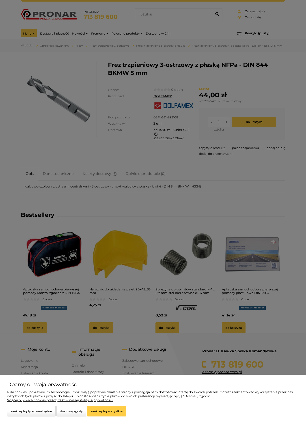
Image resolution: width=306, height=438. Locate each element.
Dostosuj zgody (71, 411)
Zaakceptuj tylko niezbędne (31, 411)
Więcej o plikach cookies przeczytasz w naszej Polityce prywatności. (60, 400)
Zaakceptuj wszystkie (107, 411)
